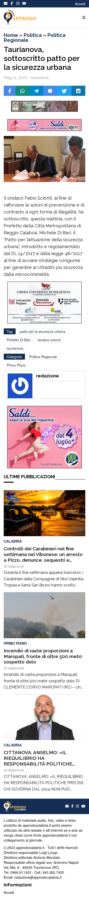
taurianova (15, 348)
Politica (33, 35)
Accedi (80, 3)
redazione (16, 566)
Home (11, 35)
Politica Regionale (43, 356)
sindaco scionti (49, 339)
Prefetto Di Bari (18, 339)
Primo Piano (16, 365)
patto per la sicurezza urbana (43, 331)
